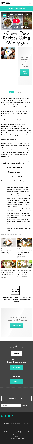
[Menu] (30, 3)
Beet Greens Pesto (14, 176)
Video (11, 92)
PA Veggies (19, 120)
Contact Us (26, 423)
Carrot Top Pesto (14, 172)
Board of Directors (16, 423)
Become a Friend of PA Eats (16, 8)
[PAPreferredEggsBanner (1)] (8, 58)
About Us (6, 423)
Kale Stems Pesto (14, 167)
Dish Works (23, 297)
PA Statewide (19, 92)
